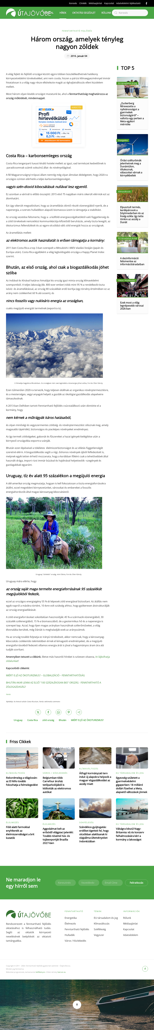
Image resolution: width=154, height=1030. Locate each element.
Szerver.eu (61, 972)
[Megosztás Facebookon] (48, 712)
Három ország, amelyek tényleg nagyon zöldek (77, 43)
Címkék (82, 3)
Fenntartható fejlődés (77, 30)
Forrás (8, 694)
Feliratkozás (136, 882)
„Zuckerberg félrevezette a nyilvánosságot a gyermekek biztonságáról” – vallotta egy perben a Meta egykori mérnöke (132, 114)
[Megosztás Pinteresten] (69, 712)
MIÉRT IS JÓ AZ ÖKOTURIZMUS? (87, 720)
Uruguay (18, 720)
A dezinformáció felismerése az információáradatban (132, 261)
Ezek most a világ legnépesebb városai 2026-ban (132, 305)
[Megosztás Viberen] (79, 712)
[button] (77, 1005)
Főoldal (48, 12)
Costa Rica (32, 720)
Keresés (73, 3)
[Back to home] (28, 13)
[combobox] (130, 12)
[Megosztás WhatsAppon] (58, 712)
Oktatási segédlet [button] (83, 12)
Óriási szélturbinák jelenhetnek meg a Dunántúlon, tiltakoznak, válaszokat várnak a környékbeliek (131, 168)
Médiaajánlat (95, 3)
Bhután (62, 720)
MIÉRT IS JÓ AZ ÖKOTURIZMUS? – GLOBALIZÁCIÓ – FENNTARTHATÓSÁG (45, 675)
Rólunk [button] (106, 12)
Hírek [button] (63, 12)
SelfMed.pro (40, 972)
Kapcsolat (109, 3)
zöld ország (48, 720)
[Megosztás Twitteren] (38, 712)
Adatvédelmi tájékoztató (128, 3)
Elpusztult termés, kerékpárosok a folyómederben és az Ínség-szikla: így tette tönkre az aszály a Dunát (132, 214)
